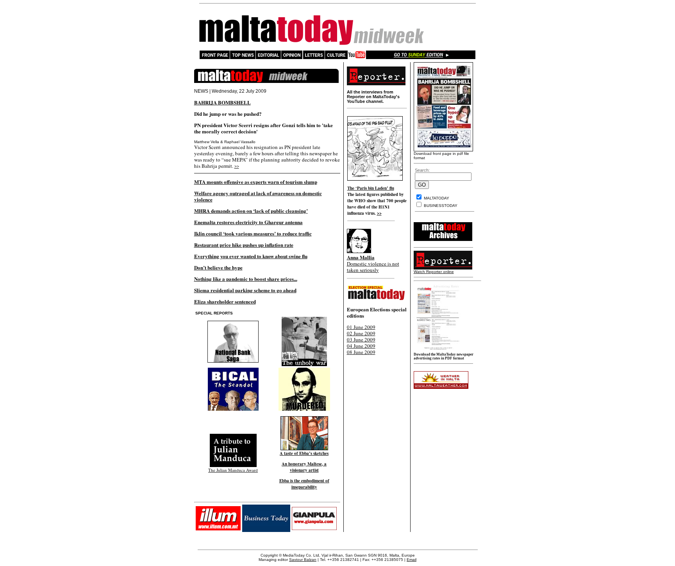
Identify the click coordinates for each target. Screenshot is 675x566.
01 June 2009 (361, 327)
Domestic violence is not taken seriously (373, 266)
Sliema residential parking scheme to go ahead (245, 290)
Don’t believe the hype (218, 267)
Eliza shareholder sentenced (225, 301)
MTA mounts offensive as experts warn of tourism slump (255, 181)
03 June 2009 (361, 339)
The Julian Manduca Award (233, 470)
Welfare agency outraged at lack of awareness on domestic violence (258, 196)
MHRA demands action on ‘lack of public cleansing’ (251, 210)
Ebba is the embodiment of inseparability (304, 484)
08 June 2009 (361, 352)
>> (236, 166)
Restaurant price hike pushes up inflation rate (243, 244)
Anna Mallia (361, 257)
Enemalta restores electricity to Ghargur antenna (248, 222)
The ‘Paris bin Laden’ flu (370, 188)
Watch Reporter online (434, 272)
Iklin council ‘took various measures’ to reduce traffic (253, 233)
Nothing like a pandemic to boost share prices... (245, 278)
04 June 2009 (361, 345)
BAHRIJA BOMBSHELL (222, 102)
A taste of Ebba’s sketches (304, 453)
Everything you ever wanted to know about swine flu (250, 256)
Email (411, 559)
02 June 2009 (361, 333)
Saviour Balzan (302, 559)
